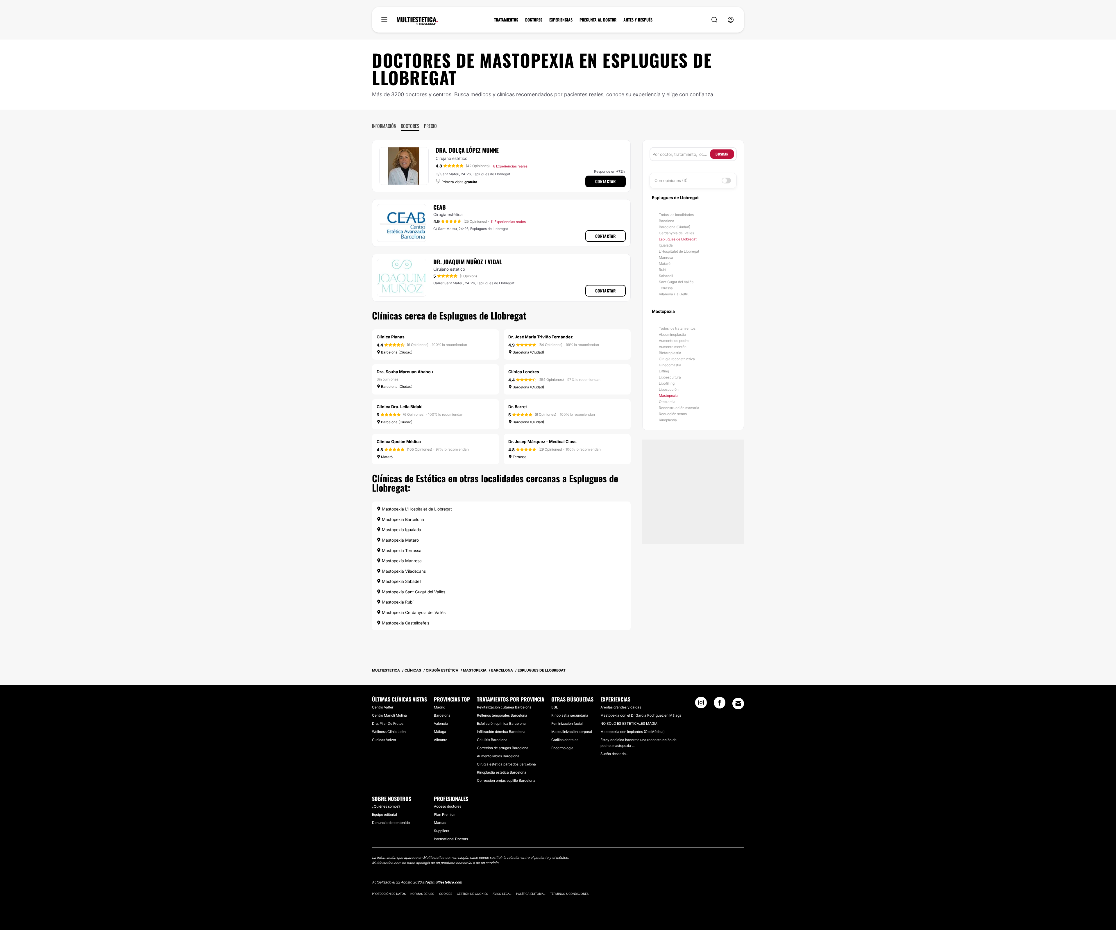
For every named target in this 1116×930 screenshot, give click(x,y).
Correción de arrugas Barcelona (502, 748)
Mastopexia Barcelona (402, 519)
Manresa (666, 257)
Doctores (410, 125)
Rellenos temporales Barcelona (502, 715)
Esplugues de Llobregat (678, 239)
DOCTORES (533, 20)
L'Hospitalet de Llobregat (679, 251)
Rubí (662, 269)
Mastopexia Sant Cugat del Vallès (413, 591)
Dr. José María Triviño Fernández (540, 336)
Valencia (441, 723)
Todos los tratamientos (677, 328)
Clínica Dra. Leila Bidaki (400, 406)
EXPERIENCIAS (561, 20)
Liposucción (669, 389)
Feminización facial (567, 723)
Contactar (605, 181)
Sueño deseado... (614, 754)
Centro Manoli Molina (389, 715)
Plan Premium (445, 814)
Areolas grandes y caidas (620, 707)
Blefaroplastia (670, 353)
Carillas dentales (564, 740)
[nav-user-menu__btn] (730, 20)
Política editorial (531, 893)
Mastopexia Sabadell (401, 581)
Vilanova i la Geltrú (674, 294)
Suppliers (441, 831)
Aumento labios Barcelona (498, 756)
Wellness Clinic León (389, 731)
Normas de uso (422, 893)
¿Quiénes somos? (386, 806)
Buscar (722, 153)
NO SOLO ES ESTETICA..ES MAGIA (628, 723)
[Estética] (417, 21)
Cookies (445, 893)
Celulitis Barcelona (492, 740)
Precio (430, 125)
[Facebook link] (719, 704)
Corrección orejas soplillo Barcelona (506, 780)
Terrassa (666, 288)
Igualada (666, 245)
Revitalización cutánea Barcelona (504, 707)
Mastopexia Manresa (401, 560)
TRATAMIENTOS (506, 20)
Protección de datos (389, 893)
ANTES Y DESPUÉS (637, 20)
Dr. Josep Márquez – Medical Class (542, 441)
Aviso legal (502, 893)
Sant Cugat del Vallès (676, 282)
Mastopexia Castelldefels (405, 622)
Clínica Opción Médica (399, 441)
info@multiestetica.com (442, 882)
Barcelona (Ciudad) (674, 227)
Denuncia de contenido (391, 822)
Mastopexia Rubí (397, 601)
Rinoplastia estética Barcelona (501, 772)
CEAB (439, 207)
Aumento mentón (672, 346)
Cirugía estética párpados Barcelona (506, 764)
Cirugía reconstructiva (677, 359)
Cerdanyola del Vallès (676, 233)
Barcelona (442, 715)
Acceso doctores (447, 806)
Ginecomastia (670, 365)
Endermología (562, 748)
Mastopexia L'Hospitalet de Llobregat (416, 508)
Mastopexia (668, 395)
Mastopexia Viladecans (403, 571)
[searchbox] (681, 154)
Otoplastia (667, 401)
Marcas (440, 822)
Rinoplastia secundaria (569, 715)
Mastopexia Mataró (400, 540)
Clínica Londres (523, 371)
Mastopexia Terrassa (401, 550)
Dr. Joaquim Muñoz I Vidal (467, 261)
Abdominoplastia (672, 334)
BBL (554, 707)
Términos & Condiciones (569, 893)
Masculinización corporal (571, 731)
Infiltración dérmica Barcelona (501, 731)
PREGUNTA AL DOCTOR (598, 20)
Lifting (664, 371)
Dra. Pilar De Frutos (387, 723)
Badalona (666, 221)
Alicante (440, 740)
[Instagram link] (701, 704)
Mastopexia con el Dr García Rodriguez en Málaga (641, 715)
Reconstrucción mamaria (679, 408)
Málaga (440, 731)
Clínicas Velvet (384, 740)
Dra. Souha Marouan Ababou (405, 371)
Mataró (664, 263)
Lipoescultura (670, 377)
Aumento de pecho (674, 340)
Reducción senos (673, 414)
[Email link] (738, 703)
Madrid (439, 707)
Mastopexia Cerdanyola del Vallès (413, 612)
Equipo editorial (384, 814)
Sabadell (666, 276)
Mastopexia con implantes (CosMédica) (632, 731)
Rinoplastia (668, 420)
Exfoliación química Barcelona (501, 723)
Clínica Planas (391, 336)
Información (384, 125)
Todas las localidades (676, 215)
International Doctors (451, 839)
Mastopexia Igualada (401, 529)
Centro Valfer (382, 707)
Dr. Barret (517, 406)
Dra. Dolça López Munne (467, 150)
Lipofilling (667, 383)
